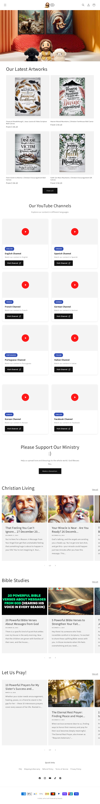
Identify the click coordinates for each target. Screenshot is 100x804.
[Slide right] (55, 565)
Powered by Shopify (56, 798)
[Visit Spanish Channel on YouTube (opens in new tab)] (75, 232)
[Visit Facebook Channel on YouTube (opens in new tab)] (75, 397)
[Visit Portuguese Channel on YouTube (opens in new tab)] (25, 338)
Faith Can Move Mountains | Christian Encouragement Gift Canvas (71, 179)
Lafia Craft (46, 798)
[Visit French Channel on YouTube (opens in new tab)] (25, 285)
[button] (5, 5)
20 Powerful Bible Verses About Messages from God (22, 622)
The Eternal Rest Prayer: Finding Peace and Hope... (68, 714)
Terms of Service (61, 769)
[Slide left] (44, 565)
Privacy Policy (75, 769)
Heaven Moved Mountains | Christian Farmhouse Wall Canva (71, 122)
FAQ (20, 769)
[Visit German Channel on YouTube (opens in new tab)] (75, 285)
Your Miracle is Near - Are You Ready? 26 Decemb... (70, 529)
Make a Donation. (50, 471)
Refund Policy (47, 769)
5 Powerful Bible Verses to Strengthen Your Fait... (68, 622)
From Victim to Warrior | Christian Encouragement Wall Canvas (26, 179)
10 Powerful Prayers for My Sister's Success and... (22, 687)
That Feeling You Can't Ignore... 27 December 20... (22, 529)
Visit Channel (12, 263)
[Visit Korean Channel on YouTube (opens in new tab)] (25, 397)
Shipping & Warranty (32, 769)
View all (50, 190)
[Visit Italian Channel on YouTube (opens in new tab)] (75, 338)
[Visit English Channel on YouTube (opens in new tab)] (25, 232)
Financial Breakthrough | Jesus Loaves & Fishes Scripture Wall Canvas (26, 123)
